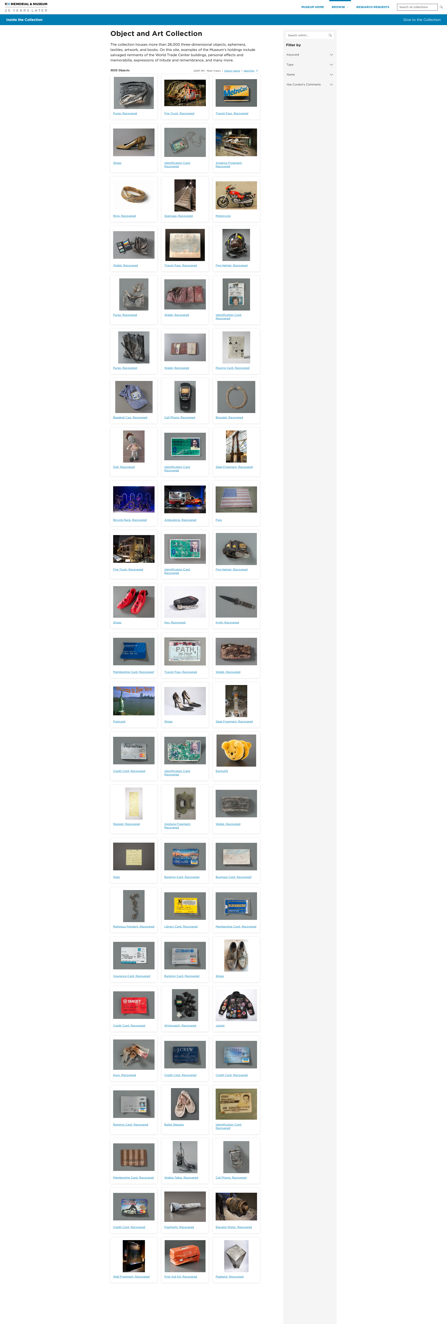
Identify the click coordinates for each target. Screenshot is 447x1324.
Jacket (220, 1025)
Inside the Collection (24, 20)
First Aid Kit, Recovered (180, 1276)
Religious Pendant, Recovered (133, 926)
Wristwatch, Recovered (180, 1025)
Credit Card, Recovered (129, 771)
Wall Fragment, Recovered (131, 1276)
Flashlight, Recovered (179, 1227)
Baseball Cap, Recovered (130, 417)
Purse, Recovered (125, 113)
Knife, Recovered (227, 622)
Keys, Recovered (124, 1075)
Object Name (232, 70)
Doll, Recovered (124, 467)
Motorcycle (223, 216)
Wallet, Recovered (125, 265)
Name (291, 74)
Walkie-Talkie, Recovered (181, 1177)
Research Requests (372, 7)
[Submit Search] (441, 7)
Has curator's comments (304, 84)
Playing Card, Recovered (233, 368)
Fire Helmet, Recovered (232, 265)
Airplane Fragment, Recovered (177, 825)
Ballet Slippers (174, 1124)
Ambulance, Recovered (180, 520)
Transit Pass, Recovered (232, 113)
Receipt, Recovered (126, 824)
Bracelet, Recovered (229, 417)
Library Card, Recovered (181, 926)
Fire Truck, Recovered (179, 113)
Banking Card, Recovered (181, 877)
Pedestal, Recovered (230, 1276)
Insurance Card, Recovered (131, 976)
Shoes (117, 163)
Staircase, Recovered (178, 216)
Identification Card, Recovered (177, 164)
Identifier (249, 70)
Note (116, 877)
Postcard (119, 721)
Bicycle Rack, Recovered (130, 520)
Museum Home (312, 7)
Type (290, 64)
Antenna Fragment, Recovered (229, 164)
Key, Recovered (175, 622)
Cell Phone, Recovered (179, 417)
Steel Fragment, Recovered (234, 467)
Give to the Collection (422, 20)
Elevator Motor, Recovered (234, 1227)
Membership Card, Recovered (133, 672)
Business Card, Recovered (233, 877)
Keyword (293, 54)
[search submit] (330, 35)
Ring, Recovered (124, 216)
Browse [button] (338, 7)
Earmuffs (222, 771)
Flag (219, 520)
